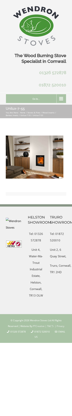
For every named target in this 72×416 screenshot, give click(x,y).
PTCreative (38, 326)
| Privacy (59, 326)
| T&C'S (49, 326)
